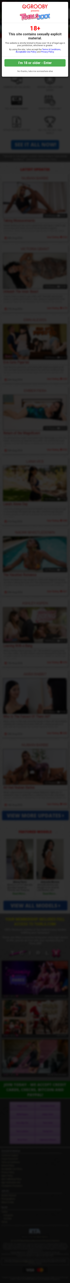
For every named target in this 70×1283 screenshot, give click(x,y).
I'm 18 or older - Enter (35, 63)
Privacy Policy (47, 52)
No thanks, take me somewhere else (35, 71)
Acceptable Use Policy (26, 52)
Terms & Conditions (51, 49)
